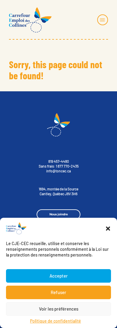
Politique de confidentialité (55, 320)
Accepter (59, 275)
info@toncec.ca (58, 171)
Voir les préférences (58, 308)
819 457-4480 (58, 161)
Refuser (58, 292)
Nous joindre (59, 214)
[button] (108, 229)
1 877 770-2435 (67, 166)
